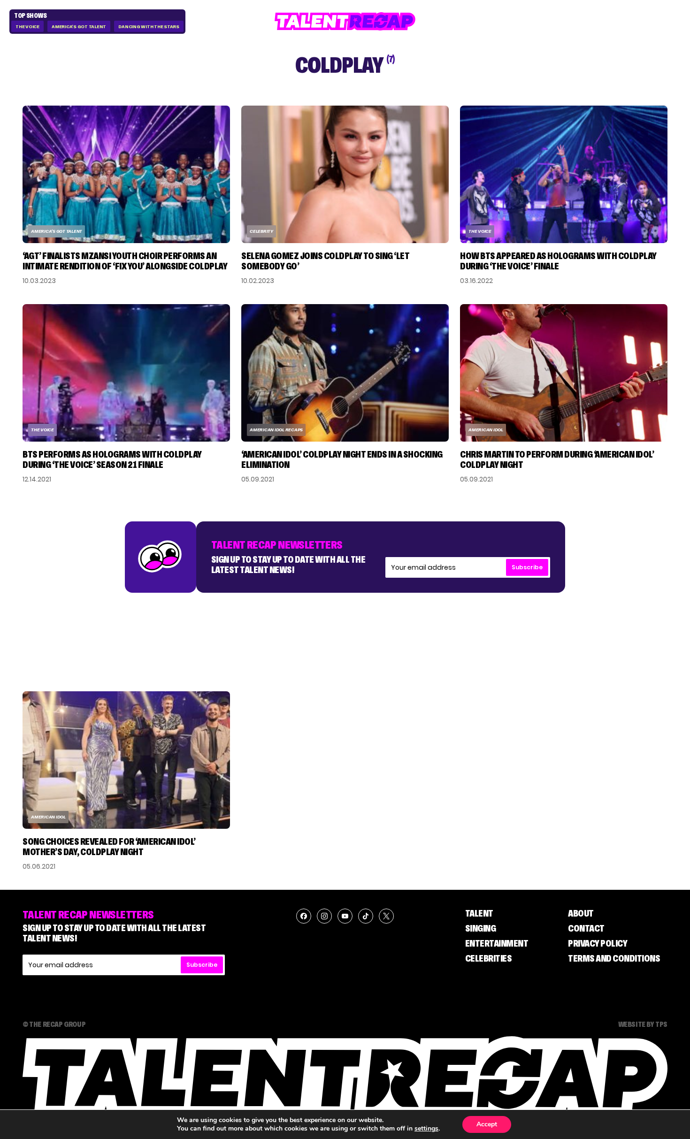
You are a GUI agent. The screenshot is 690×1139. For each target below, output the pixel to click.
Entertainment (497, 943)
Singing (480, 928)
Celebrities (488, 958)
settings (426, 1128)
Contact (586, 928)
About (581, 913)
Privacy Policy (597, 943)
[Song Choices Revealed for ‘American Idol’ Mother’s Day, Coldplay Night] (126, 760)
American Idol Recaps (276, 429)
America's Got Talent (79, 26)
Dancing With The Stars (148, 26)
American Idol (485, 429)
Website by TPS (642, 1024)
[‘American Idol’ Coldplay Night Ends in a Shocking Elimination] (345, 373)
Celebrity (261, 231)
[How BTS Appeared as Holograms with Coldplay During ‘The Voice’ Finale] (563, 174)
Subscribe (527, 567)
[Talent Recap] (345, 21)
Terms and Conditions (614, 958)
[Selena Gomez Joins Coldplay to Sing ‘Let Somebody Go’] (345, 174)
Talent (479, 913)
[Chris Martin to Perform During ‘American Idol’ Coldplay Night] (563, 373)
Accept (486, 1124)
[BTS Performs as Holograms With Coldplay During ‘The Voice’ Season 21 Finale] (126, 373)
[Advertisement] (345, 633)
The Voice (27, 26)
